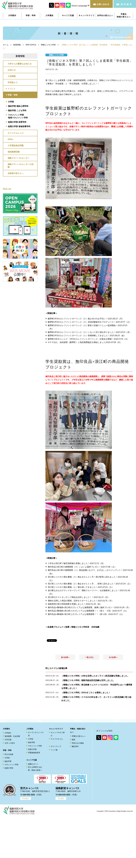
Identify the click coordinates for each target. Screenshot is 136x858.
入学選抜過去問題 (16, 145)
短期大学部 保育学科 (17, 121)
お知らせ (12, 69)
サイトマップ (56, 746)
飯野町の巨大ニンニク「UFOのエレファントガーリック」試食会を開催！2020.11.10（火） (88, 339)
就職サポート (33, 764)
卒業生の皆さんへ (79, 736)
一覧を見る (89, 657)
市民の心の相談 (78, 743)
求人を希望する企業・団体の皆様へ (35, 768)
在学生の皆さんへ (105, 15)
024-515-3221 (64, 794)
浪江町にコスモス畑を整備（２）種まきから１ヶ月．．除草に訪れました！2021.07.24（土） (90, 583)
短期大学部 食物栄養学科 (19, 126)
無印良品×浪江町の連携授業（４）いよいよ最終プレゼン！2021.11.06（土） (82, 566)
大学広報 (8, 740)
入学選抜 (29, 729)
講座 (73, 740)
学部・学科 (13, 94)
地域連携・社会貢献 (12, 736)
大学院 (11, 101)
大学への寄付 (10, 743)
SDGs (10, 139)
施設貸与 (75, 746)
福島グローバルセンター (19, 157)
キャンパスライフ (56, 729)
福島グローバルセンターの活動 (21, 165)
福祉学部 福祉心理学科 (18, 105)
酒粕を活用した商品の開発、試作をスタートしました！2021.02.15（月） (80, 600)
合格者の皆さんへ (16, 173)
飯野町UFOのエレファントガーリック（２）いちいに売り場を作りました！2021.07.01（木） (89, 332)
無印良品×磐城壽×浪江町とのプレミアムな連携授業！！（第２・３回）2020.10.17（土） (88, 610)
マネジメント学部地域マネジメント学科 (18, 116)
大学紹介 (8, 733)
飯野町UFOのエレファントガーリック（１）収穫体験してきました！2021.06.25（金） (87, 335)
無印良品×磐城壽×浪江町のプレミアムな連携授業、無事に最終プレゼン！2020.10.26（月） (89, 607)
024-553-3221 (29, 794)
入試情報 (12, 76)
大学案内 (6, 729)
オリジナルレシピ (16, 132)
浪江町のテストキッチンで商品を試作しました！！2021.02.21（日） (79, 597)
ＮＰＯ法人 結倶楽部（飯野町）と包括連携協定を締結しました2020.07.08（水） (85, 342)
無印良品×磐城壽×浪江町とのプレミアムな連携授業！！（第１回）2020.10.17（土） (86, 614)
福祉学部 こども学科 (17, 110)
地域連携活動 (14, 151)
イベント (12, 88)
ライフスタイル (57, 739)
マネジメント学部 (11, 765)
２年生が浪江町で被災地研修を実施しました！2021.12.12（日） (76, 563)
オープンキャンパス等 (36, 734)
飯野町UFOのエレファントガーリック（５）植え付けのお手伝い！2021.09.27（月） (86, 318)
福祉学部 (8, 761)
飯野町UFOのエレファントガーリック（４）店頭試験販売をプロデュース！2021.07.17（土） (89, 322)
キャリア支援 (31, 760)
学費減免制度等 (34, 753)
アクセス (25, 798)
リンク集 (54, 750)
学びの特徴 (9, 754)
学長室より (13, 82)
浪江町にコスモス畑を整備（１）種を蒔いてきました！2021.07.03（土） (81, 587)
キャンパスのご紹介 (58, 734)
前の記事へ (65, 657)
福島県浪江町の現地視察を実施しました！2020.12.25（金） (75, 604)
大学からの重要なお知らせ (20, 63)
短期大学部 (9, 768)
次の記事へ (113, 657)
